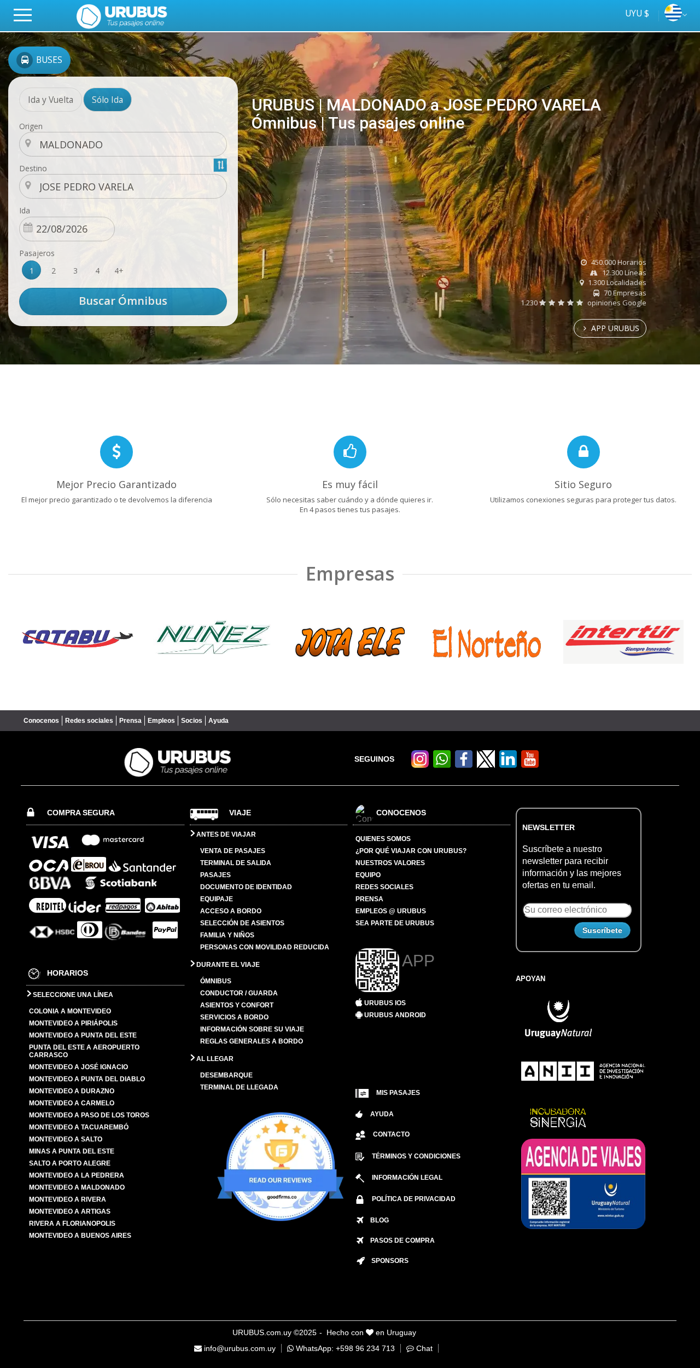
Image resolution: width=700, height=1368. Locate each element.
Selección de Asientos (242, 923)
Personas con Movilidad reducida (264, 947)
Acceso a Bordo (230, 911)
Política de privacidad (414, 1199)
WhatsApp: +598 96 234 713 (344, 1348)
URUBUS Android (394, 1015)
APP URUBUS (614, 328)
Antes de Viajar (225, 834)
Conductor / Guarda (239, 993)
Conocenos (41, 720)
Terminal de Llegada (239, 1087)
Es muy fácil (350, 484)
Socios (191, 720)
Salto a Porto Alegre (69, 1163)
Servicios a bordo (234, 1017)
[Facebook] (463, 764)
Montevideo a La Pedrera (76, 1175)
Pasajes (215, 875)
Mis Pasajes (398, 1093)
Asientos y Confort (236, 1005)
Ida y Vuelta (50, 100)
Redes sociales (89, 720)
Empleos (161, 720)
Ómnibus (215, 981)
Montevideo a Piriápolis (73, 1023)
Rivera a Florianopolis (72, 1223)
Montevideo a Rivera (67, 1199)
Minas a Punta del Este (71, 1151)
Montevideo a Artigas (69, 1211)
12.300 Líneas (623, 272)
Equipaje (216, 899)
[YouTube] (530, 764)
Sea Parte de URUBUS (394, 923)
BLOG (376, 1220)
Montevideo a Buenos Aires (80, 1235)
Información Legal (407, 1177)
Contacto (391, 1134)
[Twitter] (486, 759)
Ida (24, 210)
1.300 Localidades (616, 282)
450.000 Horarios (618, 262)
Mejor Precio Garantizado (116, 484)
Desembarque (226, 1075)
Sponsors (387, 1261)
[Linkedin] (508, 764)
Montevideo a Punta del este (83, 1035)
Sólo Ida (107, 100)
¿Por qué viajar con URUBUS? (410, 851)
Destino (33, 168)
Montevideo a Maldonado (77, 1187)
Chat (423, 1348)
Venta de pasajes (232, 851)
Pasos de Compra (399, 1240)
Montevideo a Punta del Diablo (87, 1079)
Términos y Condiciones (416, 1156)
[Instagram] (420, 764)
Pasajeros (37, 253)
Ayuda (218, 720)
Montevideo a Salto (65, 1139)
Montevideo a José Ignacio (78, 1067)
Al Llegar (214, 1059)
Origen (31, 126)
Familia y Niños (227, 935)
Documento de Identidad (246, 887)
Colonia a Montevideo (70, 1011)
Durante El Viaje (227, 965)
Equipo (368, 875)
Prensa (130, 720)
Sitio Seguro (583, 484)
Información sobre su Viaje (252, 1029)
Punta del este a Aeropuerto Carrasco (84, 1051)
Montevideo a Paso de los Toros (89, 1115)
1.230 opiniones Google (583, 303)
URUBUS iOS (384, 1003)
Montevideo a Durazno (71, 1091)
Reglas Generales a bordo (251, 1041)
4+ (119, 270)
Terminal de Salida (235, 863)
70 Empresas (624, 293)
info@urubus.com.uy (239, 1348)
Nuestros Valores (390, 863)
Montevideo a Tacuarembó (79, 1127)
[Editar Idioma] (673, 18)
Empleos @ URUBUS (390, 911)
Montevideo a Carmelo (71, 1103)
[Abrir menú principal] (27, 14)
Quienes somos (383, 839)
